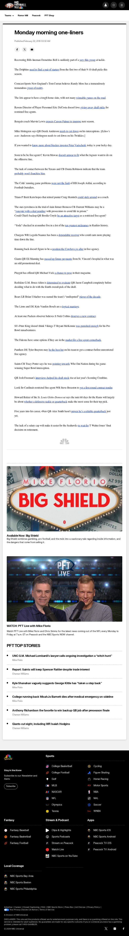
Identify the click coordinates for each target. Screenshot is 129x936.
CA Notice (33, 909)
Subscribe (10, 786)
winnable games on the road (90, 97)
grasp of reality (35, 88)
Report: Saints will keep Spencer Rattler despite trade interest (51, 669)
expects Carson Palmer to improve (63, 121)
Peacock (36, 15)
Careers (17, 907)
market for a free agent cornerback (83, 340)
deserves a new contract (83, 316)
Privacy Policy (93, 907)
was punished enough (87, 326)
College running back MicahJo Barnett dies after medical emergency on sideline (62, 697)
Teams (8, 15)
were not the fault (60, 183)
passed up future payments (58, 258)
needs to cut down (69, 131)
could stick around (87, 197)
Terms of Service (46, 909)
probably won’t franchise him (29, 173)
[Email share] (32, 49)
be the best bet (56, 349)
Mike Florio (17, 660)
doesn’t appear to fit (69, 155)
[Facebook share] (17, 49)
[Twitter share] (24, 49)
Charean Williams (20, 674)
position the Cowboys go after (67, 249)
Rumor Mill (23, 15)
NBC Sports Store (55, 907)
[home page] (15, 5)
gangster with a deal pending (31, 211)
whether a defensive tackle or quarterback (45, 401)
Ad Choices (80, 907)
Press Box (69, 907)
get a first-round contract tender (96, 387)
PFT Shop (49, 15)
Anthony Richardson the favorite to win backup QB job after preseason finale (61, 710)
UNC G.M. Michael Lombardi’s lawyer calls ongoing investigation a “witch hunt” (62, 656)
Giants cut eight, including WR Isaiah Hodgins (41, 724)
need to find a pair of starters (44, 69)
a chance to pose (63, 272)
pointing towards (61, 363)
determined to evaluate (58, 282)
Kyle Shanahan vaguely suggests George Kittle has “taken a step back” (57, 683)
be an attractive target (68, 215)
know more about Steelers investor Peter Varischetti (59, 145)
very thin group (87, 60)
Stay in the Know (13, 770)
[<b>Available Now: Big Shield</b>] (64, 499)
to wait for (83, 425)
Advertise (8, 907)
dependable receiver (68, 235)
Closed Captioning (31, 907)
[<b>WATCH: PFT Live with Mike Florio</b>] (64, 589)
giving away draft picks (92, 107)
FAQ (43, 907)
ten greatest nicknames (77, 225)
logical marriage (70, 306)
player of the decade (89, 296)
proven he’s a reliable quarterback (88, 411)
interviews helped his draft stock (52, 377)
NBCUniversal (22, 915)
